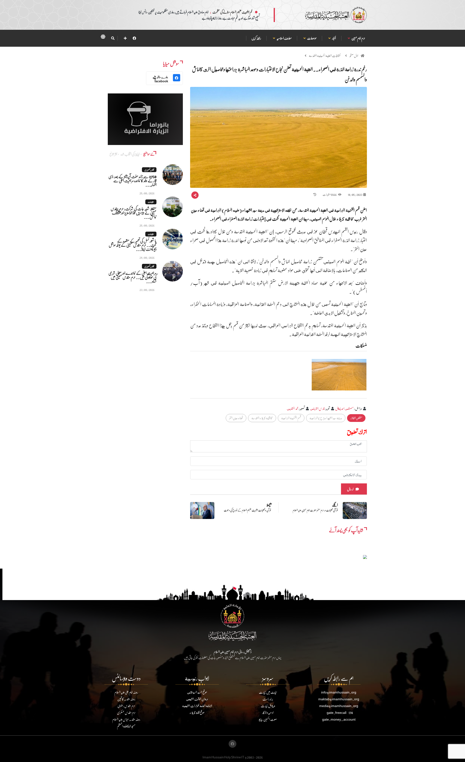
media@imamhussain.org (338, 706)
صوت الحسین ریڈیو (268, 719)
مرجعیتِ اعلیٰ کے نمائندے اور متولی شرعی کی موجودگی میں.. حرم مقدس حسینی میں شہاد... (132, 277)
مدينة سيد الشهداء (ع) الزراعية (326, 418)
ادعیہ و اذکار (268, 712)
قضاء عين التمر (236, 418)
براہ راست (268, 699)
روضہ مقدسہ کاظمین (126, 699)
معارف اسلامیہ (284, 38)
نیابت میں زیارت (268, 692)
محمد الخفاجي (292, 408)
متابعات (151, 201)
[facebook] (134, 38)
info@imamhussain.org (338, 692)
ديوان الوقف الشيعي (197, 699)
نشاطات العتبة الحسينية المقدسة (325, 56)
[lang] (103, 37)
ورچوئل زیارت (268, 706)
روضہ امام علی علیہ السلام (126, 692)
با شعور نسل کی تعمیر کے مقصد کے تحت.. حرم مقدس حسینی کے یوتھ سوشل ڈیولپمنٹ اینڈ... (132, 245)
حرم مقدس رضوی (126, 706)
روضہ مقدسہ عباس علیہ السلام (126, 719)
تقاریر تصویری (149, 169)
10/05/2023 (355, 194)
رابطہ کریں (256, 38)
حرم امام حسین (358, 38)
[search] (112, 38)
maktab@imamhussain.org (338, 699)
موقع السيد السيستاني (197, 692)
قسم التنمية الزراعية (291, 418)
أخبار (334, 38)
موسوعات (312, 38)
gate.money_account (339, 719)
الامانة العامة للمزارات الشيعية (197, 706)
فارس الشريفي (317, 408)
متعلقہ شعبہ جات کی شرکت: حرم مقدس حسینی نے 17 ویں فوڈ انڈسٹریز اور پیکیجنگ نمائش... (133, 212)
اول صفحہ (353, 56)
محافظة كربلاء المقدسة (262, 418)
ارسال (350, 489)
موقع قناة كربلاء (197, 712)
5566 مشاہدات (330, 194)
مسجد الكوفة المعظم (126, 726)
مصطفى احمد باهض (344, 408)
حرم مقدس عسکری (126, 712)
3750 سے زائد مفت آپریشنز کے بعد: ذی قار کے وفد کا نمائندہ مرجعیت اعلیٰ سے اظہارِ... (132, 180)
